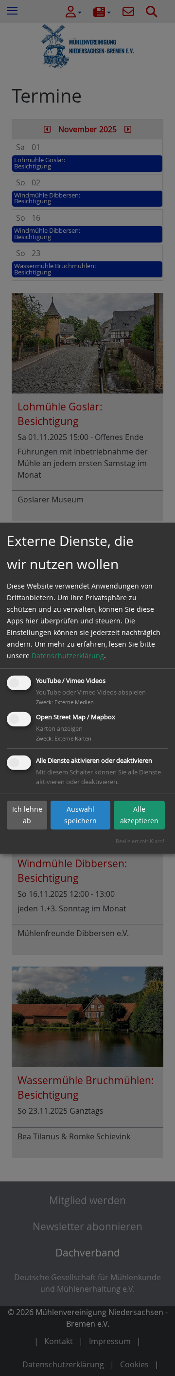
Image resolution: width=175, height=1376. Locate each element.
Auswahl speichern (80, 814)
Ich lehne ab (27, 814)
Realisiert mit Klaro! (140, 841)
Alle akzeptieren (139, 814)
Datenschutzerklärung (68, 655)
